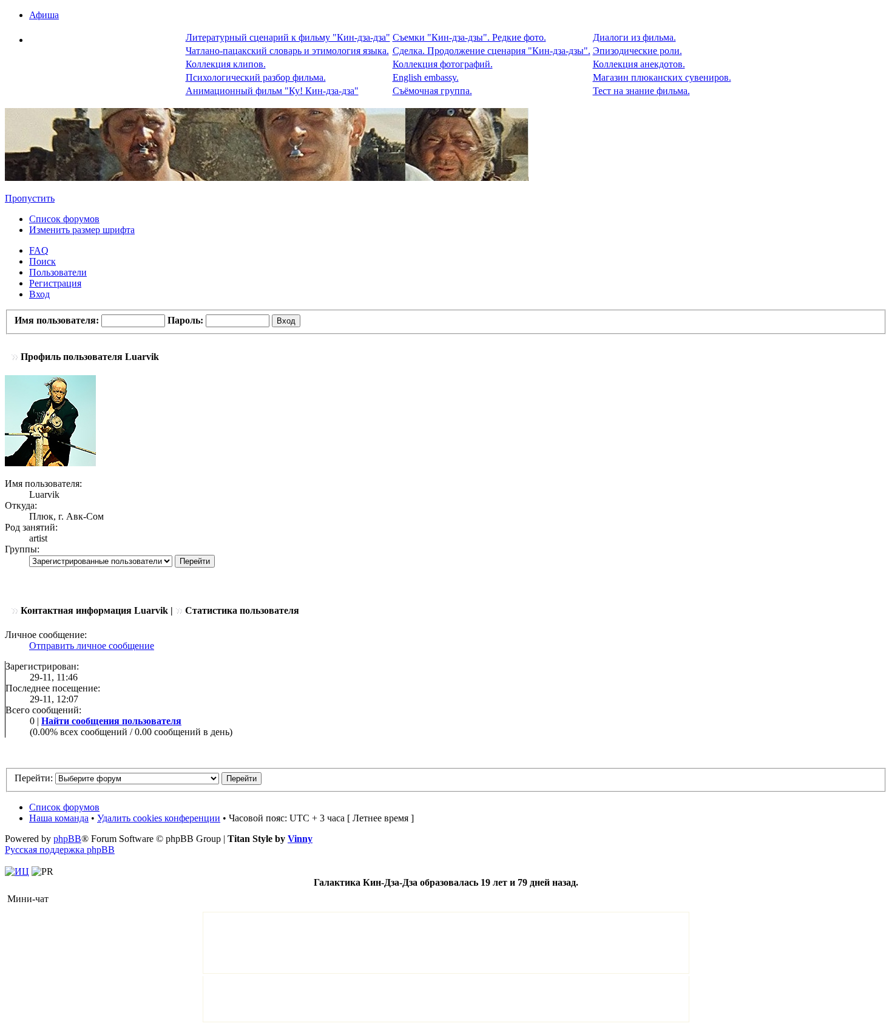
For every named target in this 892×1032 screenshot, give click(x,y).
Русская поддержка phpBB (60, 849)
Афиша (44, 15)
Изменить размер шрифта (82, 230)
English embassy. (426, 77)
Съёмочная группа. (432, 91)
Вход (39, 294)
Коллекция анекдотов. (639, 64)
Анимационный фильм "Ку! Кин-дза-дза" (272, 91)
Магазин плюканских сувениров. (662, 77)
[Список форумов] (267, 177)
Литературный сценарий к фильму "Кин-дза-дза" (288, 37)
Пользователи (58, 272)
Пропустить (30, 198)
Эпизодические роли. (637, 51)
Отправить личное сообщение (91, 645)
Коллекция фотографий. (443, 64)
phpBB (67, 838)
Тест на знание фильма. (641, 91)
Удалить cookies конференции (158, 818)
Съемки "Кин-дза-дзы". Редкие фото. (469, 37)
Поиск (42, 261)
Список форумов (64, 219)
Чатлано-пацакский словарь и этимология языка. (287, 51)
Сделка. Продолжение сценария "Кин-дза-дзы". (491, 51)
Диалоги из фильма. (634, 37)
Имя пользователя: (57, 320)
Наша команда (59, 818)
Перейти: (34, 778)
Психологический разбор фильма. (256, 77)
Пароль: (185, 320)
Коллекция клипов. (226, 64)
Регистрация (55, 283)
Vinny (300, 838)
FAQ (39, 250)
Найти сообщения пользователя (111, 721)
